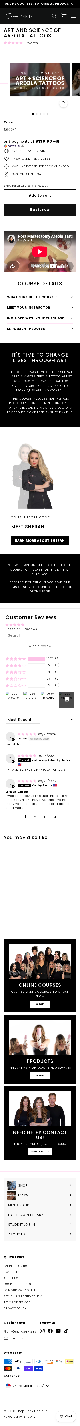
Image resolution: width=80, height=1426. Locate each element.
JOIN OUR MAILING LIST (20, 1290)
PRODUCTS (11, 1272)
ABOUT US (11, 1278)
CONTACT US (40, 1151)
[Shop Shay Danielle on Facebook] (50, 1331)
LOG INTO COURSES (17, 1284)
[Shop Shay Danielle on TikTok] (66, 1331)
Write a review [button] (39, 646)
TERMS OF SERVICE (17, 1302)
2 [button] (35, 817)
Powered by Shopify (20, 1416)
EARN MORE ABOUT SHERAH (40, 540)
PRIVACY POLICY (15, 1308)
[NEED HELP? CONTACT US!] (40, 1108)
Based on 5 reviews (21, 629)
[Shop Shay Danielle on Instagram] (42, 1331)
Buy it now (40, 209)
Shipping (10, 185)
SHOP (40, 1004)
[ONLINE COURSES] (40, 961)
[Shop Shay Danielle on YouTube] (58, 1331)
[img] (27, 734)
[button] (14, 43)
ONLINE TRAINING (15, 1266)
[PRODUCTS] (40, 1037)
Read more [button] (15, 808)
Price (8, 122)
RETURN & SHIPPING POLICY (23, 1296)
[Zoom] (63, 103)
